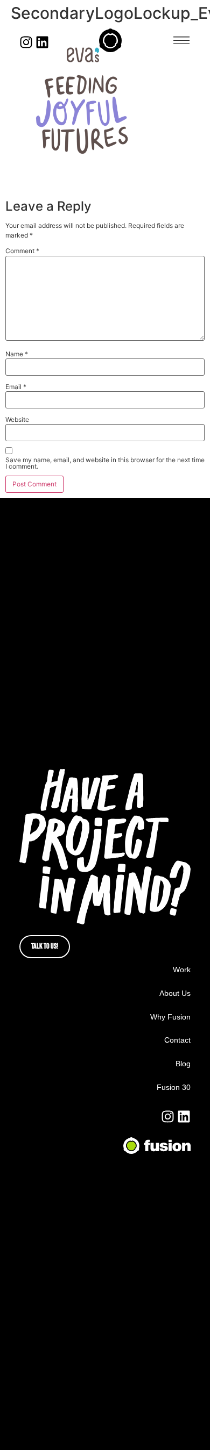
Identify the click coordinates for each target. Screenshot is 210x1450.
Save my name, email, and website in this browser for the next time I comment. (105, 463)
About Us (175, 993)
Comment (22, 251)
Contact (177, 1040)
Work (182, 969)
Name (16, 354)
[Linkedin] (42, 42)
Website (17, 420)
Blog (183, 1063)
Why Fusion (170, 1017)
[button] (181, 40)
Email (15, 387)
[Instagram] (26, 42)
